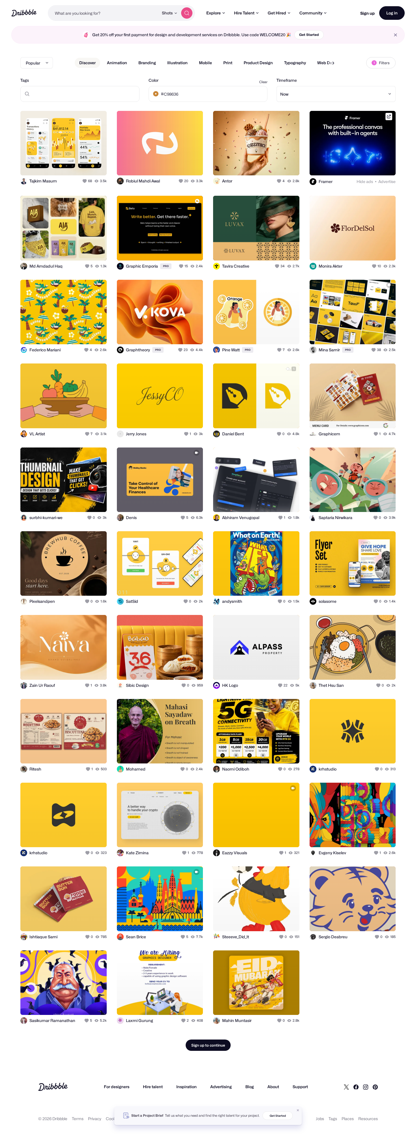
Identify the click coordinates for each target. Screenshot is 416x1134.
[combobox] (103, 13)
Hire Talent (244, 12)
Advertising (221, 1086)
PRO (166, 266)
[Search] (186, 13)
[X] (346, 1086)
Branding (147, 62)
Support (300, 1086)
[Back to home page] (24, 12)
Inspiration (186, 1086)
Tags (24, 80)
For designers (116, 1086)
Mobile (205, 62)
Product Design (258, 62)
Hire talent (153, 1086)
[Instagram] (365, 1086)
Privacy (94, 1118)
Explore (213, 12)
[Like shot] (96, 165)
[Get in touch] (73, 165)
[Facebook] (356, 1086)
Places (348, 1118)
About (273, 1086)
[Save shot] (85, 165)
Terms (77, 1118)
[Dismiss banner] (298, 1110)
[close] (395, 35)
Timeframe (286, 80)
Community (310, 12)
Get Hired (277, 12)
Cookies (113, 1118)
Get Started (309, 35)
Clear (263, 82)
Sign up (367, 13)
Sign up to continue (208, 1045)
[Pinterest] (375, 1086)
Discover (87, 62)
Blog (249, 1086)
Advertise (387, 181)
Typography (295, 62)
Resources (368, 1118)
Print (227, 62)
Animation (117, 62)
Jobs (320, 1118)
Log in (392, 12)
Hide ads (365, 181)
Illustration (177, 62)
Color (153, 80)
